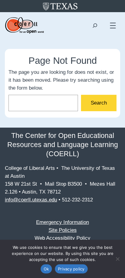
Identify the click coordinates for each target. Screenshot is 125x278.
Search (99, 103)
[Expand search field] (95, 26)
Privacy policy (71, 268)
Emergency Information (62, 222)
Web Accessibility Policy (62, 238)
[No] (117, 259)
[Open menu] (113, 25)
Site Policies (63, 230)
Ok (46, 268)
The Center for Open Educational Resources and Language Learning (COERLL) (62, 145)
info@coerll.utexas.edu (31, 200)
